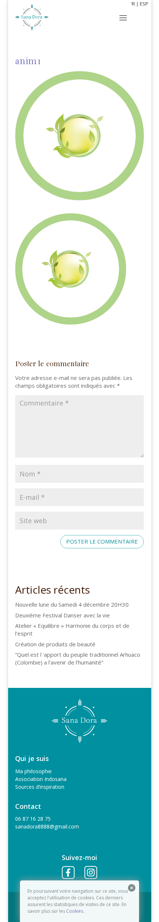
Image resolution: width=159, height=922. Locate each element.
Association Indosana (41, 778)
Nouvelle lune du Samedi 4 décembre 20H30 (72, 604)
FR (132, 3)
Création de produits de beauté (55, 644)
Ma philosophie (33, 771)
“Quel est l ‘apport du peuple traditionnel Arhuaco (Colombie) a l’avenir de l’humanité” (77, 658)
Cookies (74, 911)
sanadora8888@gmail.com (47, 826)
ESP (144, 3)
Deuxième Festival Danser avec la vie (62, 615)
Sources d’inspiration (39, 786)
